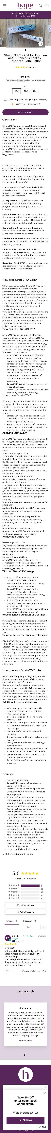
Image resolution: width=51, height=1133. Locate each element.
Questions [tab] (27, 921)
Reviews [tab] (10, 921)
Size (25, 86)
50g (26, 91)
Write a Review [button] (27, 905)
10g (34, 91)
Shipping (21, 80)
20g (16, 91)
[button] (40, 971)
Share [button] (10, 971)
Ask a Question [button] (27, 912)
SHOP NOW (25, 1120)
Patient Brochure (24, 854)
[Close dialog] (44, 1093)
